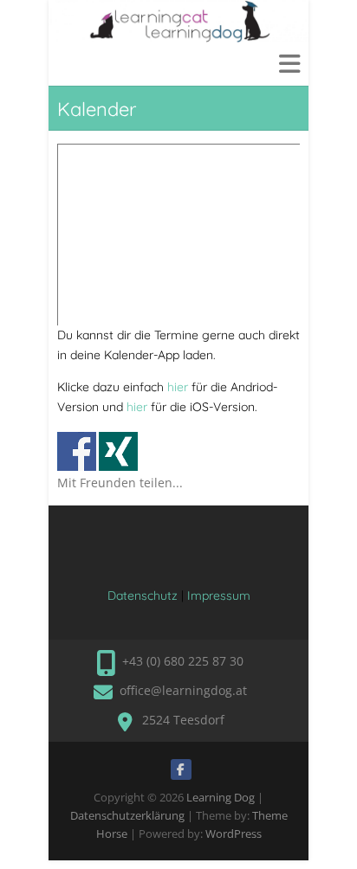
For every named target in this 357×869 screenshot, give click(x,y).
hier (177, 387)
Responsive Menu (289, 64)
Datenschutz (142, 595)
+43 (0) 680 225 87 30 (182, 661)
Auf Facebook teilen (76, 451)
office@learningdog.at (183, 690)
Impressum (218, 595)
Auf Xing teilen (118, 451)
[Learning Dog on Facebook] (181, 769)
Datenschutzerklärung (127, 815)
